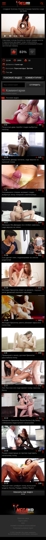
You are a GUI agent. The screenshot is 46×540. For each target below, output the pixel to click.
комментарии (33, 78)
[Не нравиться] (32, 52)
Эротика (30, 68)
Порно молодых (20, 68)
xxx (11, 72)
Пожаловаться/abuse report (23, 528)
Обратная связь (23, 518)
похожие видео (12, 78)
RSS (23, 523)
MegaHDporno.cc (30, 4)
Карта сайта (23, 521)
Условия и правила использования (23, 526)
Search (42, 3)
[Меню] (4, 4)
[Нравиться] (14, 52)
